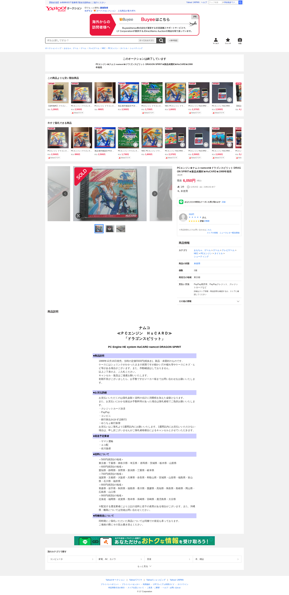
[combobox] (91, 40)
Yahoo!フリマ (135, 580)
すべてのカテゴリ (146, 40)
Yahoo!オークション (115, 580)
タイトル (123, 48)
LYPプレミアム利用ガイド (163, 584)
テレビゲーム (94, 48)
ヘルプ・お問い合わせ (172, 588)
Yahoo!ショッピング (156, 580)
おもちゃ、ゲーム (71, 48)
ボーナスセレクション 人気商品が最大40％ (116, 11)
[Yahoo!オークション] (64, 7)
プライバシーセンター (131, 584)
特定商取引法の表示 (116, 588)
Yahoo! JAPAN (192, 2)
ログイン (88, 11)
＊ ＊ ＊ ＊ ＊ (195, 217)
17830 (206, 221)
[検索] (240, 2)
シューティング (136, 48)
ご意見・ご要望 (153, 588)
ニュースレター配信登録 (229, 233)
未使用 (197, 263)
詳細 (223, 202)
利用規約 (146, 584)
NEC (104, 48)
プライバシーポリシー (110, 584)
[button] (209, 301)
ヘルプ (204, 2)
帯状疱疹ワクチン (231, 2)
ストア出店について (136, 588)
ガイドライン (182, 584)
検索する (161, 40)
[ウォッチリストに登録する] (65, 99)
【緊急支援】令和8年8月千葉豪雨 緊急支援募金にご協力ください (77, 2)
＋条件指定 (173, 40)
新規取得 (104, 8)
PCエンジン (113, 48)
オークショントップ (53, 48)
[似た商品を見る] (79, 216)
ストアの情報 (212, 233)
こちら (208, 230)
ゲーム (83, 48)
